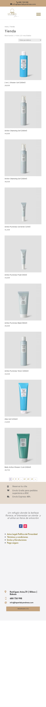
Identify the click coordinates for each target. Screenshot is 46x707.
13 (28, 479)
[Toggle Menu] (38, 14)
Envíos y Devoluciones (17, 539)
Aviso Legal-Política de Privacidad (22, 534)
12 (25, 479)
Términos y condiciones (17, 537)
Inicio (6, 27)
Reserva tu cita (19, 486)
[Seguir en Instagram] (25, 526)
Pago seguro (12, 542)
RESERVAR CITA (23, 609)
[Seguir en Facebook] (21, 526)
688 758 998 (16, 598)
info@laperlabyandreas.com (21, 602)
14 (32, 479)
